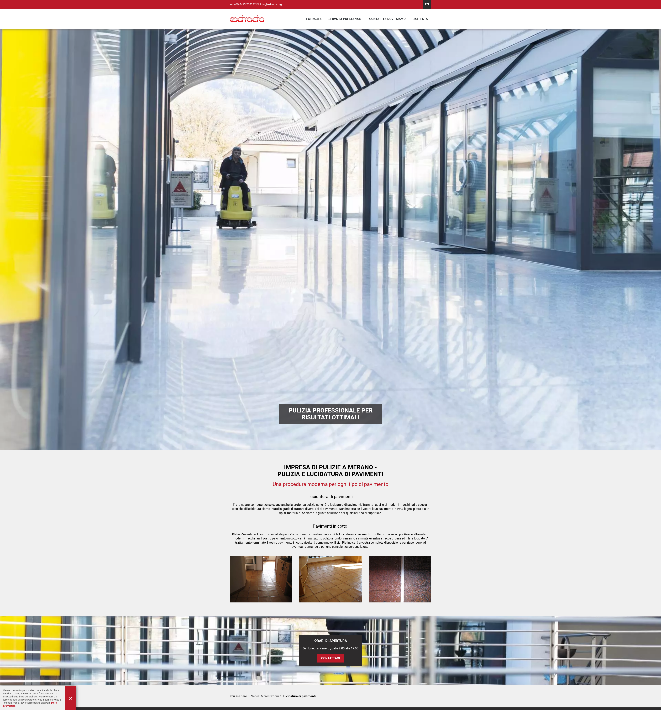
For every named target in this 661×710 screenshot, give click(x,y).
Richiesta (420, 19)
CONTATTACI (330, 658)
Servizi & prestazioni (345, 19)
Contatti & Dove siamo (387, 19)
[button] (261, 579)
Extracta (314, 19)
